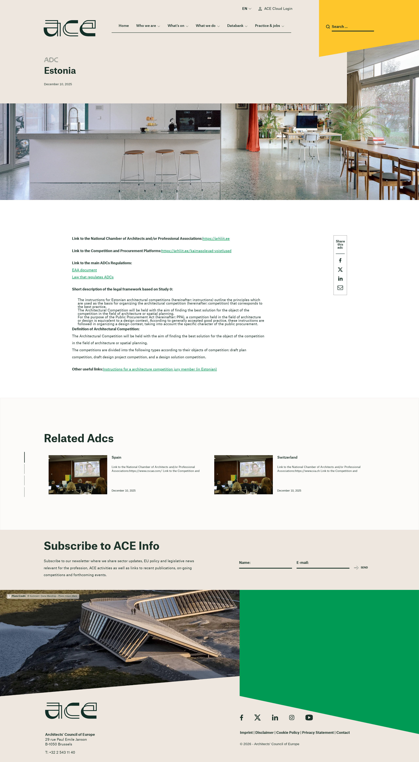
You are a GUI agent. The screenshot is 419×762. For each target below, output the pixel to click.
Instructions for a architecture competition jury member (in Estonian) (160, 369)
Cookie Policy (288, 732)
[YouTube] (309, 717)
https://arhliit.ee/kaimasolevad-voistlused (196, 251)
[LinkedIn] (275, 717)
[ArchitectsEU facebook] (241, 717)
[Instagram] (291, 717)
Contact (343, 732)
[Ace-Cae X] (257, 717)
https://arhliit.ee (216, 238)
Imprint (246, 732)
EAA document (84, 270)
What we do (206, 26)
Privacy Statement (318, 732)
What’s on (176, 26)
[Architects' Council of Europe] (71, 711)
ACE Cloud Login (278, 8)
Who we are (146, 26)
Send (364, 567)
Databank (235, 26)
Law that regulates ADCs (93, 277)
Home (124, 26)
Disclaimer (264, 732)
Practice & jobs (267, 26)
